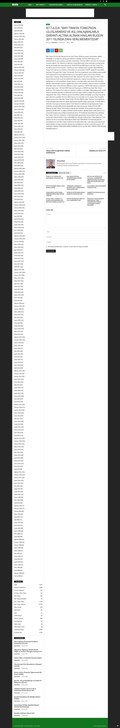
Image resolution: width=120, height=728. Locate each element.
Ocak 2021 (17, 154)
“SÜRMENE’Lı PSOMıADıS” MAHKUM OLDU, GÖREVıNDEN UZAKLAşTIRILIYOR (75, 187)
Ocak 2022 (17, 120)
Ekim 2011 (17, 466)
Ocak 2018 (17, 255)
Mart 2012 (17, 452)
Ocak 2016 (17, 323)
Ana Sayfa (48, 21)
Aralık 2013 (17, 393)
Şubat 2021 (17, 151)
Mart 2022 (17, 115)
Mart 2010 (17, 519)
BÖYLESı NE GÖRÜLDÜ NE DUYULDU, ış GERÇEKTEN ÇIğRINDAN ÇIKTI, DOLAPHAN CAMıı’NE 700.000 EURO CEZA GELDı (95, 180)
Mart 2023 (17, 81)
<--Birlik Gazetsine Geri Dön (99, 726)
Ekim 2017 (17, 264)
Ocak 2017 (17, 289)
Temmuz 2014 (18, 373)
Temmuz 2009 (18, 542)
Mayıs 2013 (17, 413)
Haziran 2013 (17, 410)
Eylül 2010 (17, 503)
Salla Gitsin (17, 610)
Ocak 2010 (17, 525)
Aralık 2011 (17, 460)
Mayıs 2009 (17, 548)
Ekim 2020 (17, 163)
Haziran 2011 (17, 477)
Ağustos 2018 (18, 236)
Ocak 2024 (17, 53)
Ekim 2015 (17, 331)
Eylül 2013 (17, 401)
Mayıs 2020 (17, 177)
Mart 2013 (17, 418)
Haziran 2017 (17, 275)
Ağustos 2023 (18, 67)
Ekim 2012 (17, 432)
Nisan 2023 (17, 78)
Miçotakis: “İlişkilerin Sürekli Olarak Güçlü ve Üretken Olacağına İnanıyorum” (28, 650)
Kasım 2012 (17, 430)
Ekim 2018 (17, 230)
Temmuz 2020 (18, 171)
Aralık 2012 (17, 427)
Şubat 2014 (17, 387)
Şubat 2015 (17, 354)
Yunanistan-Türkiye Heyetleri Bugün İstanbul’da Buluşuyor (26, 706)
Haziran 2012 (17, 444)
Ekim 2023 (17, 61)
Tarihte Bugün (18, 615)
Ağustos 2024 (18, 33)
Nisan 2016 (17, 314)
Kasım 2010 (17, 497)
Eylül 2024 (17, 30)
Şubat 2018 (17, 253)
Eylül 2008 (17, 570)
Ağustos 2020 (18, 168)
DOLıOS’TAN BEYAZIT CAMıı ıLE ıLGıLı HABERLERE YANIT (76, 199)
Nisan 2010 (17, 517)
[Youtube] (106, 1)
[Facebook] (101, 1)
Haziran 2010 (17, 511)
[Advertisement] (60, 13)
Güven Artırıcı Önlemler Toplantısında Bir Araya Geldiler (28, 673)
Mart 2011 (17, 486)
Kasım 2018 (17, 227)
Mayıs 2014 (17, 379)
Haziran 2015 (17, 342)
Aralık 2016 (17, 292)
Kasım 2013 (17, 396)
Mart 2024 (17, 47)
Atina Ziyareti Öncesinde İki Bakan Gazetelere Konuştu (26, 642)
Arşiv (30, 5)
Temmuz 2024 (18, 36)
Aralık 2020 (17, 157)
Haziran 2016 (17, 309)
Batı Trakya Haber (19, 601)
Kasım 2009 (17, 531)
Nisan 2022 (17, 112)
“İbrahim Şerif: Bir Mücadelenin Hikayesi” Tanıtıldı (28, 665)
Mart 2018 (17, 250)
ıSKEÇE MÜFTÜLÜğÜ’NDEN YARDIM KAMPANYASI (58, 152)
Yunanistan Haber (55, 5)
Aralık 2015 (17, 326)
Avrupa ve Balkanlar (74, 5)
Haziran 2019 (17, 208)
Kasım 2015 (17, 328)
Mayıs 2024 (17, 42)
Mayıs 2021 (17, 143)
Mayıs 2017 (17, 278)
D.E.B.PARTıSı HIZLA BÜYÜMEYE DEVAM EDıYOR (96, 186)
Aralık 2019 (17, 191)
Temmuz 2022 (18, 104)
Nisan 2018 (17, 247)
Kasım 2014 (17, 362)
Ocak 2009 (17, 559)
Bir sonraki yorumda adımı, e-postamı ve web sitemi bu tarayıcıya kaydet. (68, 246)
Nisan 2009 (17, 550)
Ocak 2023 (17, 87)
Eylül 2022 (17, 98)
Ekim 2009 (17, 534)
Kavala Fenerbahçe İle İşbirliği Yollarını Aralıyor (27, 698)
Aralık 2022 (17, 89)
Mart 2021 (17, 149)
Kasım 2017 (17, 261)
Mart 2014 (17, 385)
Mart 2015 (17, 351)
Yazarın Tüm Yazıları (64, 172)
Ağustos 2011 (18, 472)
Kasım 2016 (17, 295)
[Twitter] (103, 1)
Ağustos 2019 (18, 202)
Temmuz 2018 (18, 238)
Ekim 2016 (17, 297)
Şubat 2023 (17, 84)
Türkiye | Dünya (91, 5)
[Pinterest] (56, 50)
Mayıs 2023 (17, 75)
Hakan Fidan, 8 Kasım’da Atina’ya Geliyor (28, 658)
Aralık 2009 (17, 528)
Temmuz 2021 (18, 137)
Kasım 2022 (17, 92)
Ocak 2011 (17, 491)
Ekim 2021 (17, 129)
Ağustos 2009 (18, 539)
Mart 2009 (17, 553)
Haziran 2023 (17, 73)
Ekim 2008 (17, 567)
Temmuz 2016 (18, 306)
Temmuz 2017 (18, 272)
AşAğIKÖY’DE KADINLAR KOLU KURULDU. (96, 193)
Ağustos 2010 (18, 505)
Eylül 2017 (17, 267)
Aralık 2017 (17, 258)
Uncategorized (18, 621)
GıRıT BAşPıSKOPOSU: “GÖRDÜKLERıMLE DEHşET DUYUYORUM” (74, 178)
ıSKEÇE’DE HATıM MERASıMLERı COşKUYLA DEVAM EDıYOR (76, 193)
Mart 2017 (17, 283)
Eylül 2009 (17, 536)
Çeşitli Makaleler (52, 172)
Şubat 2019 (17, 219)
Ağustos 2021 (18, 134)
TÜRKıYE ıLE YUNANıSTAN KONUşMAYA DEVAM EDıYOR (54, 177)
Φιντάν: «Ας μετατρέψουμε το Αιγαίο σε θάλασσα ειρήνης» (28, 681)
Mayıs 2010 (17, 514)
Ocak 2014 (17, 390)
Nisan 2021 (17, 146)
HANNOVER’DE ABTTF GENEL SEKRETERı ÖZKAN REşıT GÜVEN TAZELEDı (55, 193)
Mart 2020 (17, 182)
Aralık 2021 (17, 123)
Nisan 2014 (17, 382)
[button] (105, 5)
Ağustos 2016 (18, 303)
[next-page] (105, 173)
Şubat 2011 (17, 489)
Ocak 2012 (17, 458)
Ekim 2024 (17, 28)
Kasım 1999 (17, 576)
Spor (15, 613)
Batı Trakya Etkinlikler (20, 598)
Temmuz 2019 (18, 205)
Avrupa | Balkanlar (19, 590)
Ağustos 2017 (18, 269)
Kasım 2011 (17, 463)
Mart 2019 (17, 216)
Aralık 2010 (17, 494)
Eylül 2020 (17, 165)
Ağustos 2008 (18, 573)
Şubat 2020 (17, 185)
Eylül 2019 (17, 199)
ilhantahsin (54, 42)
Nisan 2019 (17, 213)
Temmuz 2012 (18, 441)
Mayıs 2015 (17, 345)
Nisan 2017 (17, 281)
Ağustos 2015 (18, 337)
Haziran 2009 (17, 545)
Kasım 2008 (17, 564)
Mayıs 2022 (17, 109)
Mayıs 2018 (17, 244)
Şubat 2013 (17, 421)
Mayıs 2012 (17, 446)
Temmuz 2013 (18, 407)
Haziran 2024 (17, 39)
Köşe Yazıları (17, 607)
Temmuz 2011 (18, 475)
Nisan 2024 (17, 45)
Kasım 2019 (17, 193)
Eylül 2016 (17, 300)
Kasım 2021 (17, 126)
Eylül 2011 (17, 469)
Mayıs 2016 (17, 312)
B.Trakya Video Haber (20, 593)
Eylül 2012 (17, 435)
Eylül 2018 (17, 233)
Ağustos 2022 (18, 101)
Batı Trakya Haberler (19, 604)
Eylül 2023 (17, 64)
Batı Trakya (40, 5)
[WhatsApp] (61, 50)
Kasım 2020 (17, 160)
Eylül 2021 (17, 132)
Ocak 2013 (17, 424)
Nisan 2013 (17, 416)
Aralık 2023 (17, 56)
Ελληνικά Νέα (18, 632)
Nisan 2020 (17, 179)
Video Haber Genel (19, 627)
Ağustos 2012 (18, 438)
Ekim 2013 (17, 399)
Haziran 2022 (17, 106)
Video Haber (17, 624)
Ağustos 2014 (18, 371)
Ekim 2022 (17, 95)
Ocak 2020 (17, 188)
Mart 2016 (17, 317)
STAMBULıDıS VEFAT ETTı (97, 151)
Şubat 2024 (17, 50)
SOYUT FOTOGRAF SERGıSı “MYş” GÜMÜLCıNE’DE (55, 186)
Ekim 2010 (17, 500)
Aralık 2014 (17, 359)
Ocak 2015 (17, 356)
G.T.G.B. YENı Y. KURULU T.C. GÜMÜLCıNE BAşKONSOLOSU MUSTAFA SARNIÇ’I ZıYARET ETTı (55, 200)
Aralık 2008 (17, 562)
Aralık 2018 (17, 224)
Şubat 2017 (17, 286)
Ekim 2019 (17, 196)
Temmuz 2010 (18, 508)
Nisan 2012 (17, 449)
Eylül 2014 (17, 368)
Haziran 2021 (17, 140)
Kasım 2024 (17, 25)
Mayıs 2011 (17, 480)
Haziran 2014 (17, 376)
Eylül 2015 (17, 334)
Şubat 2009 (17, 556)
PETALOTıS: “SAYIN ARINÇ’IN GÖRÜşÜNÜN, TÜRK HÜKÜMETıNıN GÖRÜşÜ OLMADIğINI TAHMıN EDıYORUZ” (95, 202)
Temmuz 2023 (18, 70)
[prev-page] (103, 173)
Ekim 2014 (17, 365)
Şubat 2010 (17, 522)
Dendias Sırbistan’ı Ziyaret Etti (24, 713)
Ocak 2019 (17, 222)
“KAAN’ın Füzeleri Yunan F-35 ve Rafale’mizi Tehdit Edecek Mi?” (25, 689)
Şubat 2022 (17, 118)
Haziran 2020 (17, 174)
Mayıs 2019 (17, 210)
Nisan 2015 (17, 348)
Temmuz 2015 (18, 340)
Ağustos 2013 (18, 404)
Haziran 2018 (17, 241)
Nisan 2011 (17, 483)
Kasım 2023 (17, 59)
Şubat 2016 (17, 320)
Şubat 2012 (17, 455)
